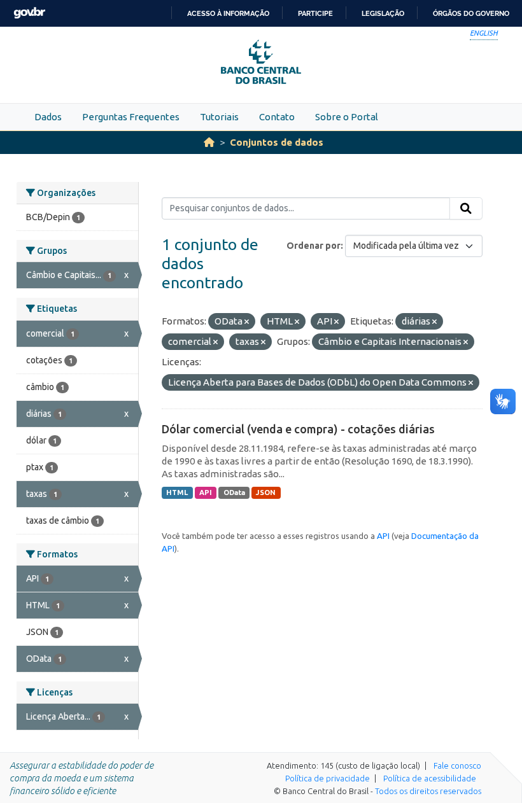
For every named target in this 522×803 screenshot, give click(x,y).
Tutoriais (219, 116)
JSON (266, 492)
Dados (48, 116)
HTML (177, 492)
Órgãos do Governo (471, 13)
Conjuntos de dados (276, 142)
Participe (315, 13)
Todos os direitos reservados (428, 790)
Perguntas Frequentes (131, 116)
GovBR (29, 13)
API (205, 492)
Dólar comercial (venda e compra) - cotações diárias (298, 428)
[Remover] (246, 322)
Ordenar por (313, 246)
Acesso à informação (228, 13)
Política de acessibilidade (429, 778)
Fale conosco (457, 765)
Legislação (383, 13)
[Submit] (466, 208)
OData (234, 492)
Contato (277, 116)
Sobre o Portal (346, 116)
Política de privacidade (327, 778)
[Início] (209, 142)
